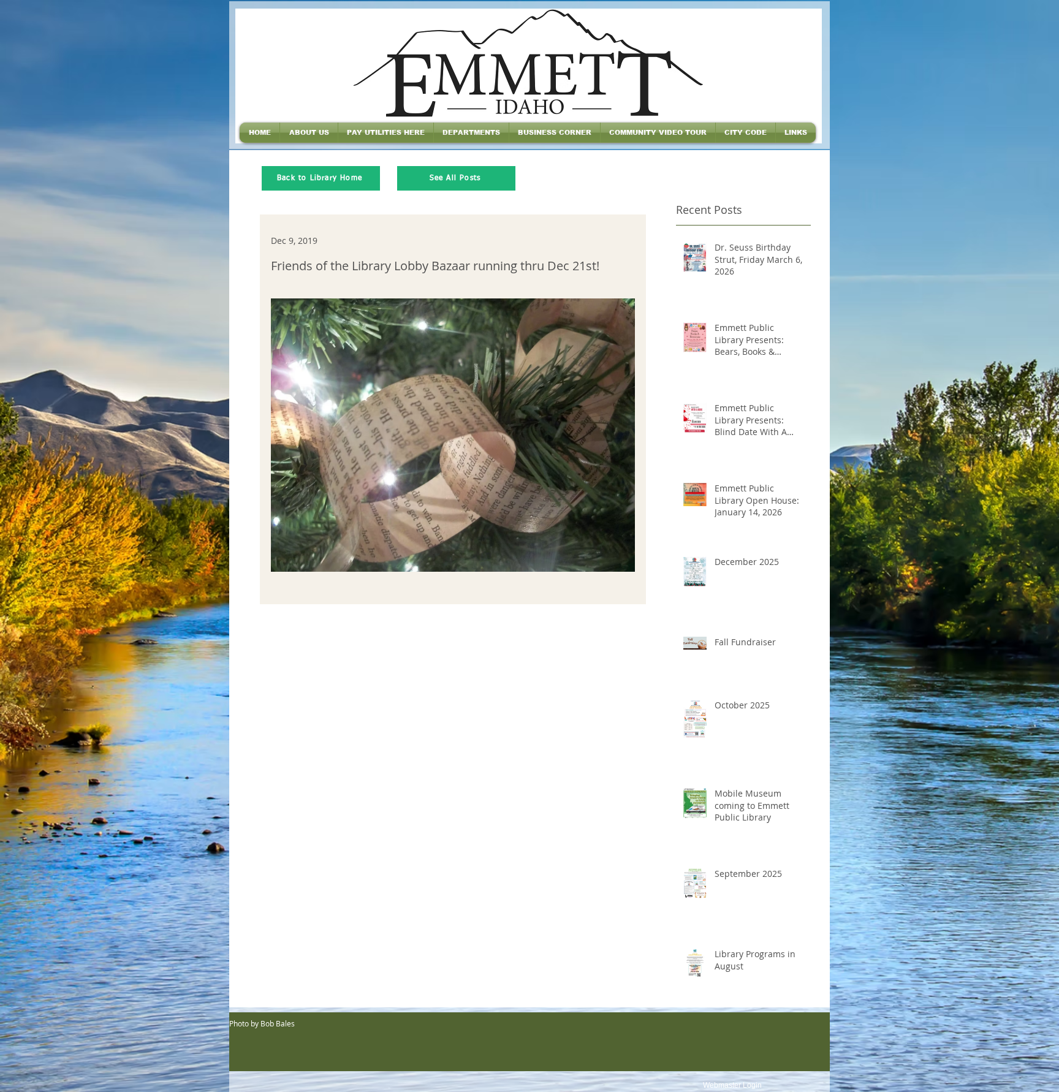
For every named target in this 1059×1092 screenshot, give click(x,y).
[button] (309, 133)
